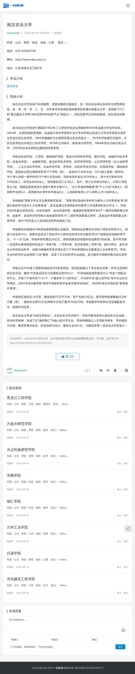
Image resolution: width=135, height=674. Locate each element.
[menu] (128, 5)
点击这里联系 (80, 338)
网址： (95, 639)
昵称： (15, 639)
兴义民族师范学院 (21, 450)
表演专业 (12, 86)
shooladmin (13, 32)
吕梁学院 (14, 553)
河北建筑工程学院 (21, 579)
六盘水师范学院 (19, 424)
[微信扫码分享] (101, 370)
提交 (120, 646)
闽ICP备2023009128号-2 (89, 667)
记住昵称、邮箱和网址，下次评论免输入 (33, 646)
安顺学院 (14, 475)
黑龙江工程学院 (19, 398)
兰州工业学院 (17, 527)
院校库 (58, 32)
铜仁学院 (14, 501)
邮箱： (55, 639)
